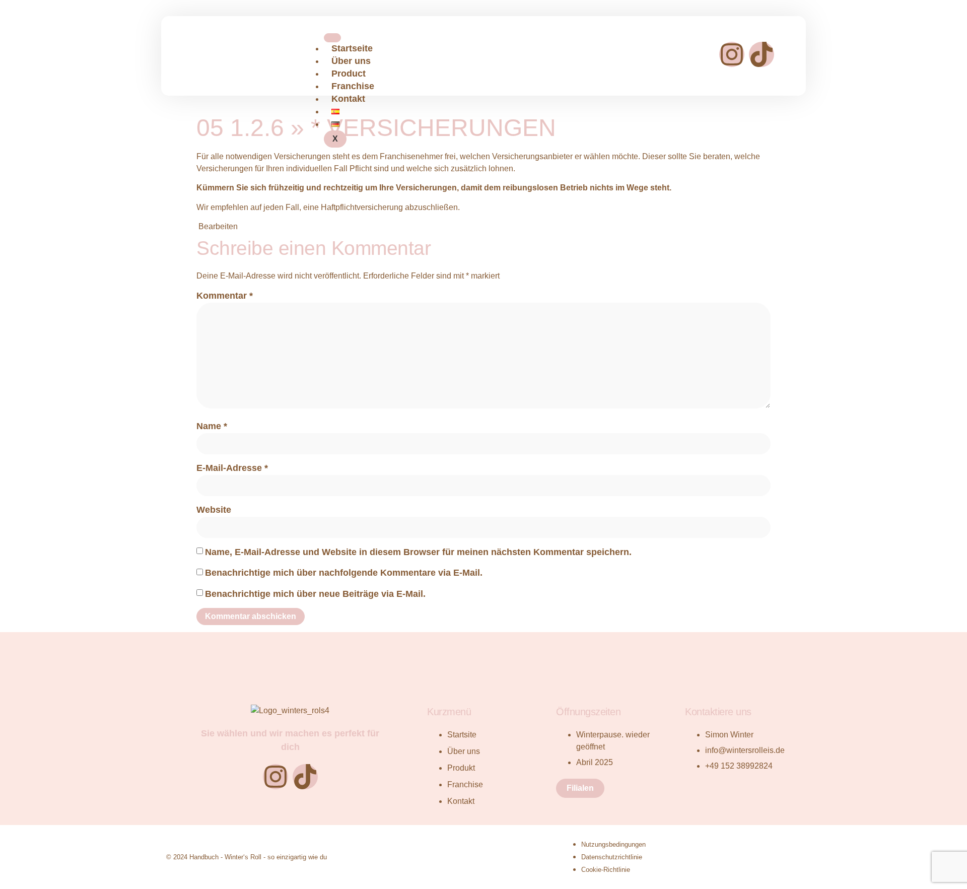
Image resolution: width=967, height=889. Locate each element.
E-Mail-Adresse (232, 468)
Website (213, 510)
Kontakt (348, 99)
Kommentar (224, 296)
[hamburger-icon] (332, 37)
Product (348, 74)
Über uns (351, 61)
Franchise (352, 86)
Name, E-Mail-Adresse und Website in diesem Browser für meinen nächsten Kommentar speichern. (418, 552)
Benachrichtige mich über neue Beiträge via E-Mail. (315, 594)
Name (211, 426)
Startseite (352, 48)
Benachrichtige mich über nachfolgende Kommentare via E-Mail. (343, 573)
